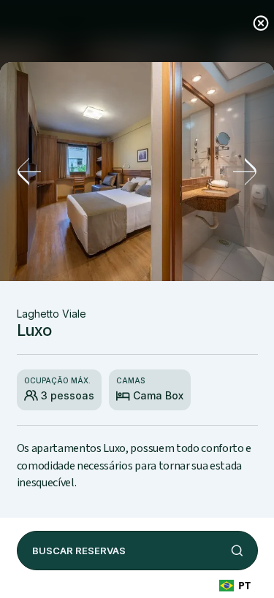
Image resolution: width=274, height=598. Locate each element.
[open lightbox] (137, 171)
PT (244, 585)
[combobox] (234, 585)
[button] (29, 171)
